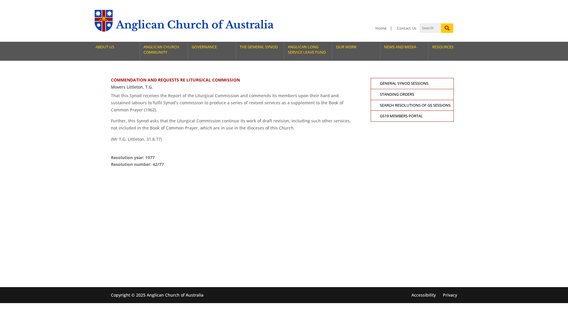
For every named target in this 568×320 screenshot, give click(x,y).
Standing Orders (397, 94)
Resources (443, 46)
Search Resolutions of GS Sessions (415, 105)
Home (380, 28)
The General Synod (259, 46)
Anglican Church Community (161, 49)
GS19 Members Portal (401, 116)
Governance (204, 46)
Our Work (346, 46)
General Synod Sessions (404, 83)
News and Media (400, 46)
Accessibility (424, 295)
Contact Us (406, 28)
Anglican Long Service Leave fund (307, 49)
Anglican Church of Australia (195, 24)
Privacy (450, 295)
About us (105, 46)
